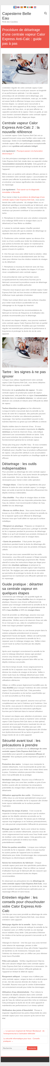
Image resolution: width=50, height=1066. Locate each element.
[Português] (31, 7)
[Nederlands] (35, 7)
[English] (18, 7)
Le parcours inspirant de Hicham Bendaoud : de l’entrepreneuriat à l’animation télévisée (23, 1032)
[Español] (21, 7)
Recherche (32, 1048)
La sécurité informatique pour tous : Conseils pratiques (21, 1039)
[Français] (15, 7)
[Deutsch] (25, 7)
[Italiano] (28, 7)
